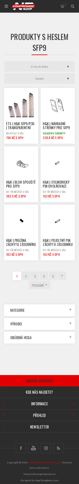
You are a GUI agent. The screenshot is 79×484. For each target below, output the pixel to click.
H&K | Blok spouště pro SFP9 (21, 184)
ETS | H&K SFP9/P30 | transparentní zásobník (20, 127)
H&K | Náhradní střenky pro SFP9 (56, 125)
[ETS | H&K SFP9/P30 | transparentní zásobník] (21, 105)
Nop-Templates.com (47, 480)
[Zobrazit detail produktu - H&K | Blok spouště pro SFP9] (21, 163)
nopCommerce (46, 474)
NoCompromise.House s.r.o (44, 462)
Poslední (38, 285)
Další (62, 276)
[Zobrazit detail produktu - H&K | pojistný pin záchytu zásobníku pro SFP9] (58, 222)
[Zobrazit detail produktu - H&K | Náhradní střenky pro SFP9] (58, 105)
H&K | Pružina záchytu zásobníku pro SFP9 (21, 244)
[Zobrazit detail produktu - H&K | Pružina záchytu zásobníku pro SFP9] (21, 222)
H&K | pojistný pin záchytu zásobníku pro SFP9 (57, 244)
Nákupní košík (64, 4)
